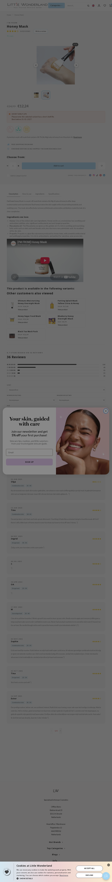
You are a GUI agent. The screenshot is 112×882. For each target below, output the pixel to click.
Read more (64, 875)
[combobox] (108, 865)
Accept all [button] (89, 868)
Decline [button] (89, 875)
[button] (45, 878)
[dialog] (56, 872)
